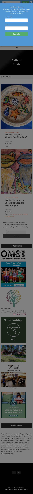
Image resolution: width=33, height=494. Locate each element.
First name (8, 17)
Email (7, 25)
